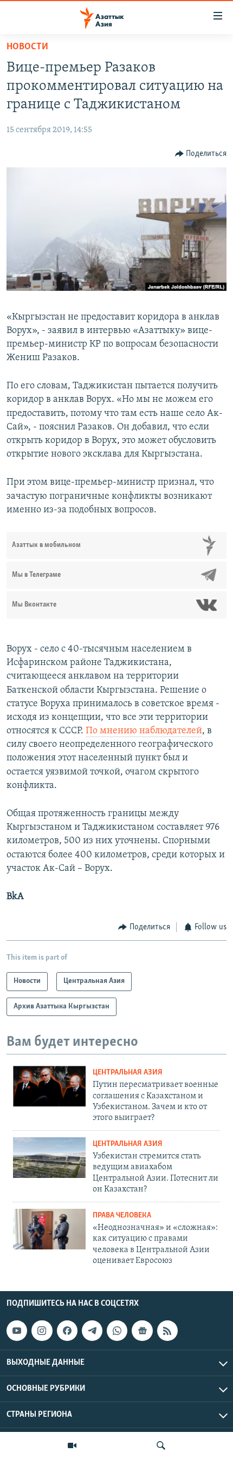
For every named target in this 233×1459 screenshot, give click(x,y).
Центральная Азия (128, 1073)
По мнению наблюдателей (144, 731)
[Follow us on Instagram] (41, 1330)
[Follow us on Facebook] (67, 1330)
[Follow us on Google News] (142, 1330)
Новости (27, 47)
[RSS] (167, 1330)
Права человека (122, 1216)
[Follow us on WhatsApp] (117, 1330)
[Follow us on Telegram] (92, 1330)
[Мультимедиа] (72, 1445)
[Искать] (161, 1445)
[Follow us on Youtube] (17, 1330)
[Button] (201, 154)
